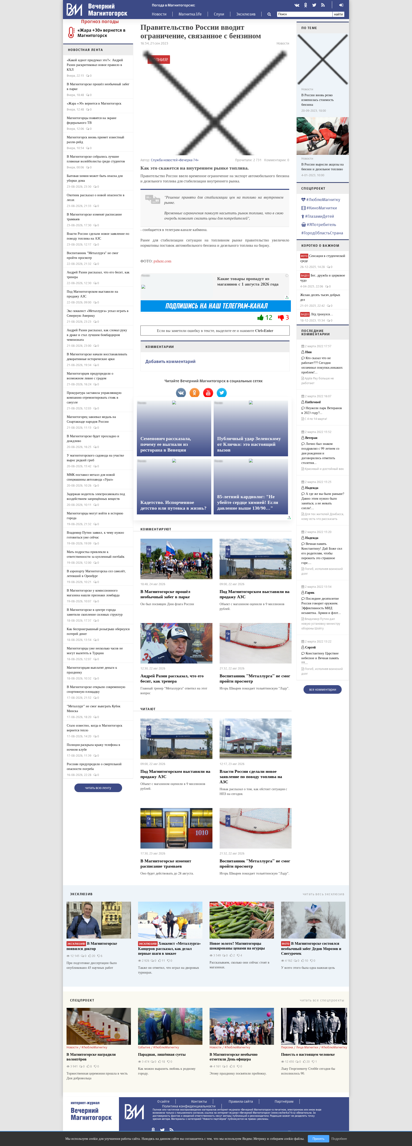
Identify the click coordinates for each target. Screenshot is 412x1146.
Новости (159, 14)
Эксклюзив (245, 14)
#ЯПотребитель (321, 224)
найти (338, 14)
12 (269, 317)
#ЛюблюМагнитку (322, 199)
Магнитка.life (190, 14)
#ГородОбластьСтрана (322, 232)
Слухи (219, 14)
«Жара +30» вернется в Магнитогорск (101, 32)
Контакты (199, 1101)
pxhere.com (162, 260)
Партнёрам (284, 1101)
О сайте (163, 1101)
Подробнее (339, 1138)
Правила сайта (241, 1101)
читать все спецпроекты (322, 1000)
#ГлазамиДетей (319, 216)
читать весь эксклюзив (323, 894)
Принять (318, 1139)
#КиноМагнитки (321, 207)
